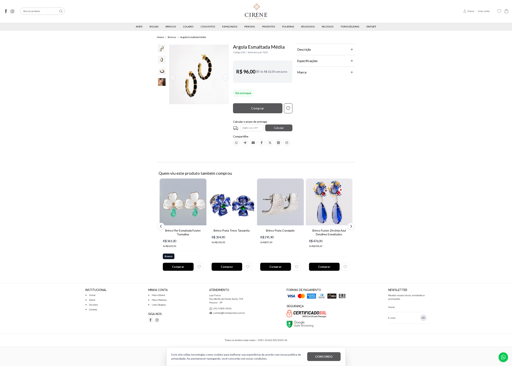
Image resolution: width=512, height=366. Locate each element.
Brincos (172, 37)
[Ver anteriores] (161, 226)
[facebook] (6, 11)
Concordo (324, 356)
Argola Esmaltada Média (193, 37)
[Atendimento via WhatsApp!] (503, 357)
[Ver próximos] (350, 226)
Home (160, 37)
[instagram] (12, 11)
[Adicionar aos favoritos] (199, 267)
